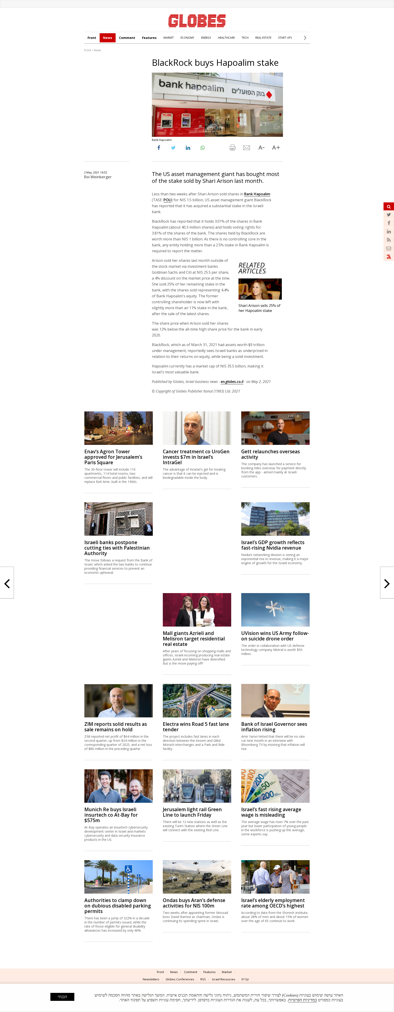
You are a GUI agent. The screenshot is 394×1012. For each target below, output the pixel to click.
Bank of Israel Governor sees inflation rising (274, 727)
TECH (245, 38)
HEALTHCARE (226, 38)
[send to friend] (247, 148)
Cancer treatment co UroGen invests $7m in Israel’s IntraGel (196, 457)
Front (92, 38)
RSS (203, 979)
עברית (245, 979)
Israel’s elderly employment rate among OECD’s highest (273, 903)
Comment (127, 38)
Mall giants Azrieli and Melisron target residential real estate (194, 638)
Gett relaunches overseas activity (270, 454)
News (107, 38)
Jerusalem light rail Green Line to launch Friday (192, 812)
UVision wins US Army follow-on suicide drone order (275, 636)
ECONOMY (187, 38)
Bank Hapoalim (257, 193)
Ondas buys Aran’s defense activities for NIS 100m (194, 903)
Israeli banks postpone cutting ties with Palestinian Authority (117, 547)
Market (227, 972)
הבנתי (62, 996)
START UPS (285, 38)
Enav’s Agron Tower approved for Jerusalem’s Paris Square (113, 457)
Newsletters (151, 979)
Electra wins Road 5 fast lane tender (196, 727)
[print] (232, 148)
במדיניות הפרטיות (302, 1000)
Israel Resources (223, 979)
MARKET (168, 38)
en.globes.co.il (232, 381)
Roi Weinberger (98, 176)
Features (149, 38)
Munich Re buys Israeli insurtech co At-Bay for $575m (111, 814)
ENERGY (206, 38)
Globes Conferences (180, 979)
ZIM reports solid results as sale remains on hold (115, 727)
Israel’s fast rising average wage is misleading (271, 812)
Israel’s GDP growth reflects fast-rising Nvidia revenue (272, 545)
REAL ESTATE (263, 38)
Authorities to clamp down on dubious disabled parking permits (117, 905)
